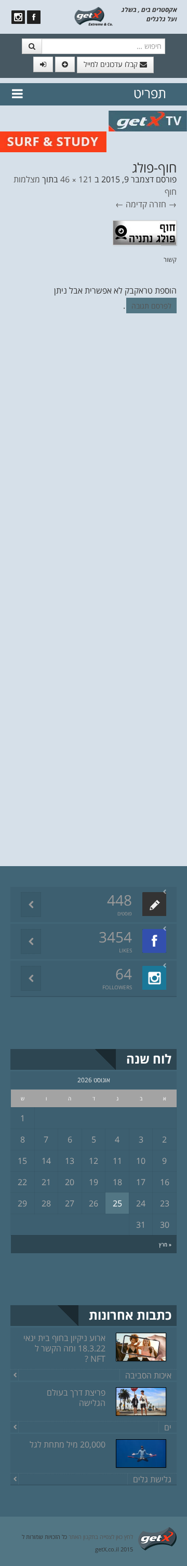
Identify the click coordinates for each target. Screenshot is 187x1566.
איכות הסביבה (148, 1375)
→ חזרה (163, 204)
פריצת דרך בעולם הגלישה (76, 1398)
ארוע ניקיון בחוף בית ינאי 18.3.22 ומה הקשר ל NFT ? (64, 1348)
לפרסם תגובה (151, 306)
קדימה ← (131, 204)
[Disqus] (93, 464)
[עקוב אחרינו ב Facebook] (34, 17)
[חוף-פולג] (145, 231)
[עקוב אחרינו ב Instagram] (18, 17)
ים (167, 1427)
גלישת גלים (152, 1479)
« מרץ (165, 1244)
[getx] (93, 15)
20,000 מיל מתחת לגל (67, 1444)
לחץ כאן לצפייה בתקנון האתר (101, 1537)
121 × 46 (76, 179)
